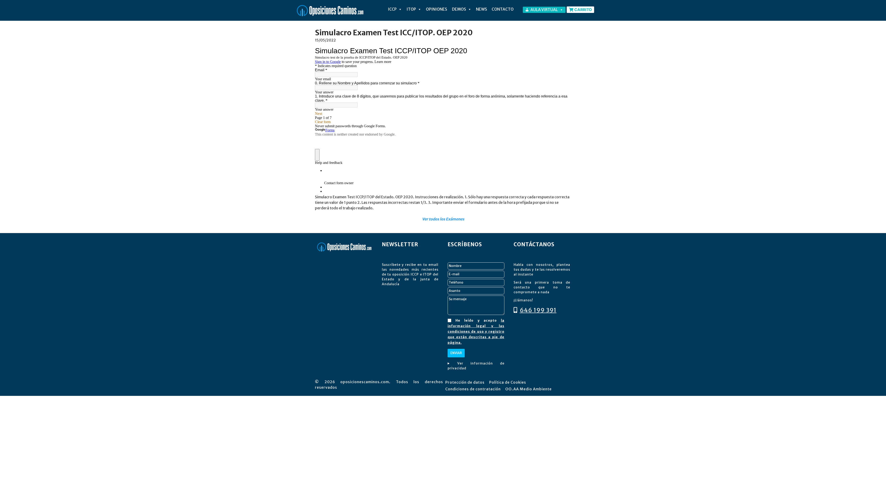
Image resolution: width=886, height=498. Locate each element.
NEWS (481, 9)
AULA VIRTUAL (544, 9)
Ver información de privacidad (476, 365)
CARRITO (582, 9)
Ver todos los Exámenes (443, 219)
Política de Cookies (507, 382)
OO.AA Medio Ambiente (528, 389)
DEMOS (459, 9)
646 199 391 (538, 310)
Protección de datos (465, 382)
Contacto (503, 9)
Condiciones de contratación (473, 389)
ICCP (392, 9)
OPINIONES (436, 9)
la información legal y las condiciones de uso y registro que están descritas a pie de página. (476, 331)
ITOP (411, 9)
